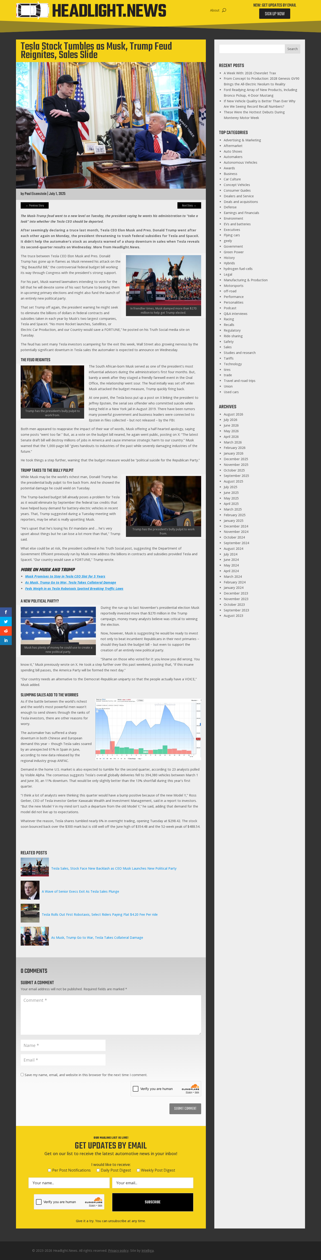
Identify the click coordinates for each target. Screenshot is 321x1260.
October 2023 (234, 604)
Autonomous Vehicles (240, 162)
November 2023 (236, 599)
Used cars (231, 392)
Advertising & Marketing (242, 140)
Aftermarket (233, 145)
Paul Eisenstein (36, 194)
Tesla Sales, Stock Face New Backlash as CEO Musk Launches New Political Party (113, 868)
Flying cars (232, 235)
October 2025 (234, 470)
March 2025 (233, 509)
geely (228, 240)
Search (292, 49)
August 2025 (233, 481)
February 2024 (235, 582)
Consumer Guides (237, 190)
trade (228, 375)
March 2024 (233, 576)
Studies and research (240, 352)
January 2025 (233, 520)
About (214, 10)
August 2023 (233, 615)
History (229, 257)
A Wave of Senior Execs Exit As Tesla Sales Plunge (80, 891)
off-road (230, 291)
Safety (229, 341)
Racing (229, 319)
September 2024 (236, 543)
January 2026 (233, 453)
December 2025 (236, 459)
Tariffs (229, 358)
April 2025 (231, 503)
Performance (234, 296)
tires (227, 369)
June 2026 (231, 425)
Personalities (233, 302)
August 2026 (233, 414)
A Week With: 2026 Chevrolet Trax (250, 73)
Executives (232, 229)
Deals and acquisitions (241, 201)
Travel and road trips (239, 380)
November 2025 (236, 464)
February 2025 (235, 515)
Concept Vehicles (237, 184)
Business (230, 173)
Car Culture (232, 179)
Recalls (229, 324)
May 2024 (231, 565)
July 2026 (230, 419)
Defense (230, 207)
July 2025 (230, 487)
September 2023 (236, 610)
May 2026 (231, 431)
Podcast (230, 308)
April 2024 (231, 571)
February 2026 (235, 447)
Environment (233, 218)
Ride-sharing (233, 336)
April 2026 (231, 436)
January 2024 (233, 587)
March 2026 (233, 442)
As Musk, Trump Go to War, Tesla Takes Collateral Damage (97, 937)
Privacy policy (118, 1250)
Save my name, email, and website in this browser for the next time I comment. (86, 1075)
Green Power (234, 252)
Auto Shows (233, 151)
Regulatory (232, 330)
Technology (233, 364)
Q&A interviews (235, 313)
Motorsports (233, 285)
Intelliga (147, 1250)
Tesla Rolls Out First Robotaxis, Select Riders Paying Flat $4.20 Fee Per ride (100, 914)
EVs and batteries (237, 224)
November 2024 (236, 531)
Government (233, 246)
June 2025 (231, 492)
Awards (229, 168)
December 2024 (236, 526)
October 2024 (234, 537)
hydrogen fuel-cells (238, 268)
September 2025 (236, 475)
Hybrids (229, 263)
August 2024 (233, 548)
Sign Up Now (275, 14)
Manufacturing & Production (246, 280)
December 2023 (236, 593)
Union (228, 386)
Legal (228, 274)
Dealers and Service (239, 196)
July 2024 (230, 554)
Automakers (233, 157)
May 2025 (231, 498)
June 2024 (231, 559)
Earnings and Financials (241, 212)
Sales (228, 347)
